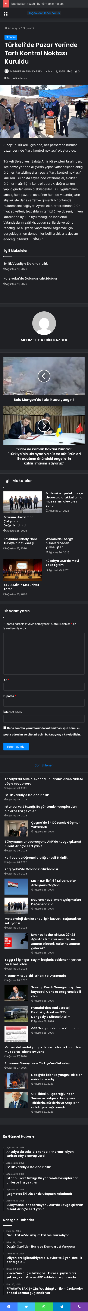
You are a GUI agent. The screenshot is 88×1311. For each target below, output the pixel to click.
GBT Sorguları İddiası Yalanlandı (56, 1028)
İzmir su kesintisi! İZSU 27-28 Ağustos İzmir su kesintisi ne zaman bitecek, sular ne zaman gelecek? (55, 941)
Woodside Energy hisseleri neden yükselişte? (59, 543)
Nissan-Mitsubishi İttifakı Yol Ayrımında (35, 976)
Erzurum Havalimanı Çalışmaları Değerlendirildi (18, 521)
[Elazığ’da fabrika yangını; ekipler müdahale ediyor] (16, 1081)
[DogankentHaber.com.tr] (44, 13)
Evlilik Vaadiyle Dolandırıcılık (25, 263)
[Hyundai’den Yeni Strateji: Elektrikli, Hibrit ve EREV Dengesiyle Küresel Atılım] (16, 1014)
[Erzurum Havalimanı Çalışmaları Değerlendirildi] (22, 502)
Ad (6, 680)
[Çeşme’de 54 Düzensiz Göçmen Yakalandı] (16, 828)
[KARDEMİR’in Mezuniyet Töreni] (22, 570)
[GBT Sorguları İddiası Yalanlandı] (16, 1034)
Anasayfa (13, 28)
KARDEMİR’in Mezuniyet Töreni (21, 587)
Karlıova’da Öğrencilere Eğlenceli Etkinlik (35, 857)
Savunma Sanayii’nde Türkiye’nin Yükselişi (20, 541)
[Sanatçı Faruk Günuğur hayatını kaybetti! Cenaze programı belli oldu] (16, 993)
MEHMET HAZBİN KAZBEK (26, 71)
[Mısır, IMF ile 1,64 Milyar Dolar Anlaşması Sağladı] (16, 887)
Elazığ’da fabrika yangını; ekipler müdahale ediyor (56, 1077)
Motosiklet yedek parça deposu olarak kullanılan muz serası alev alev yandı (65, 499)
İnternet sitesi (12, 712)
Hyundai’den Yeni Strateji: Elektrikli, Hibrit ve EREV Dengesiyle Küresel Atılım (51, 1012)
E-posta (9, 696)
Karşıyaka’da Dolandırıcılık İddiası (30, 278)
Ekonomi (28, 28)
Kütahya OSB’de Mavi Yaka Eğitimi (62, 563)
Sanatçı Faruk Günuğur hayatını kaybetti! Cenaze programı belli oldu (56, 991)
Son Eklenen (44, 765)
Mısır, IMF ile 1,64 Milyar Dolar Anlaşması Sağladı (53, 883)
